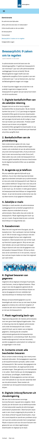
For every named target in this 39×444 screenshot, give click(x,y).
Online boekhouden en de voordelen (13, 28)
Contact (4, 438)
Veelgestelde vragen (8, 42)
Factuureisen (6, 35)
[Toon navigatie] (3, 11)
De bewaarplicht (7, 32)
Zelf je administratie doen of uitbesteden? (15, 25)
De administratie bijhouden (10, 21)
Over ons (11, 438)
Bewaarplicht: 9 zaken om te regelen (13, 38)
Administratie (7, 18)
